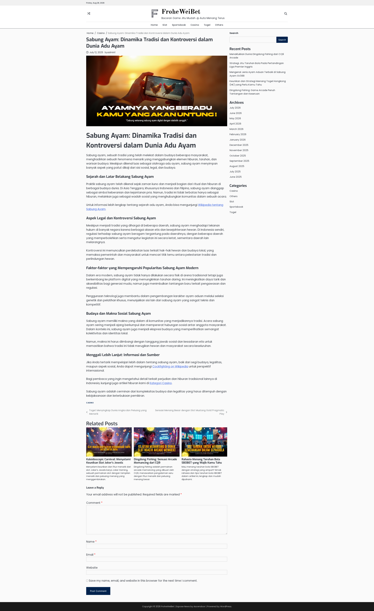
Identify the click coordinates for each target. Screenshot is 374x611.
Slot (164, 24)
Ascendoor (199, 606)
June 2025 (236, 177)
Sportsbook (179, 24)
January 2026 (238, 139)
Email (90, 555)
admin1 (111, 52)
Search (234, 33)
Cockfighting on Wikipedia (170, 366)
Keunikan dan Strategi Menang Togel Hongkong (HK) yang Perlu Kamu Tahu (258, 82)
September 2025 (239, 161)
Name (91, 542)
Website (92, 568)
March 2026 (236, 129)
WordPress (225, 606)
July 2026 (235, 108)
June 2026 (236, 113)
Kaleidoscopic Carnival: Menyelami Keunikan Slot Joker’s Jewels (108, 460)
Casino (195, 24)
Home (154, 24)
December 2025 (239, 145)
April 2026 (235, 124)
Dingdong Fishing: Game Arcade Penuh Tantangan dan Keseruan (252, 92)
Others (219, 24)
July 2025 (235, 171)
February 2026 (238, 134)
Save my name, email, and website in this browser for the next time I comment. (143, 581)
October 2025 (238, 155)
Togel (207, 24)
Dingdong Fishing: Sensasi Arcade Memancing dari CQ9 (155, 460)
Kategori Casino (161, 383)
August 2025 (237, 166)
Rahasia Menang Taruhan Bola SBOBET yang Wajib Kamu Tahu (202, 460)
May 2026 (235, 118)
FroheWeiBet (180, 12)
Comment (94, 503)
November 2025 (239, 150)
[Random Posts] (88, 14)
